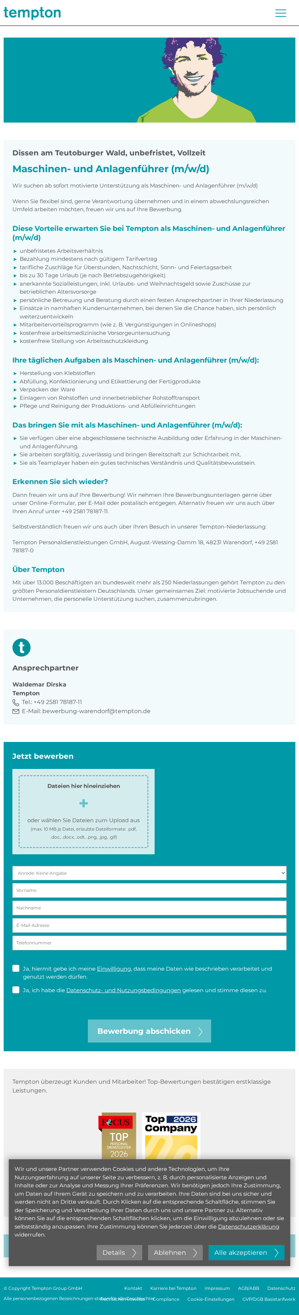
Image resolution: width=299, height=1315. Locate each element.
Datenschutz (281, 1288)
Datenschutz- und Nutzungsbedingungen (123, 990)
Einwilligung (114, 968)
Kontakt (133, 1288)
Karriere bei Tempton (173, 1288)
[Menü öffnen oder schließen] (281, 13)
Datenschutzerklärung (248, 1226)
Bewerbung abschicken (144, 1031)
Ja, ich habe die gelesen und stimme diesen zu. (145, 990)
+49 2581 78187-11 (58, 702)
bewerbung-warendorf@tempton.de (96, 711)
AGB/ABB (248, 1288)
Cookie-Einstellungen (210, 1299)
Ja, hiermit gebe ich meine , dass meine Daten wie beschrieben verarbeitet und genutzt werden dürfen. (147, 973)
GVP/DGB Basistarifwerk (268, 1299)
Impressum (217, 1288)
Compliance (166, 1299)
